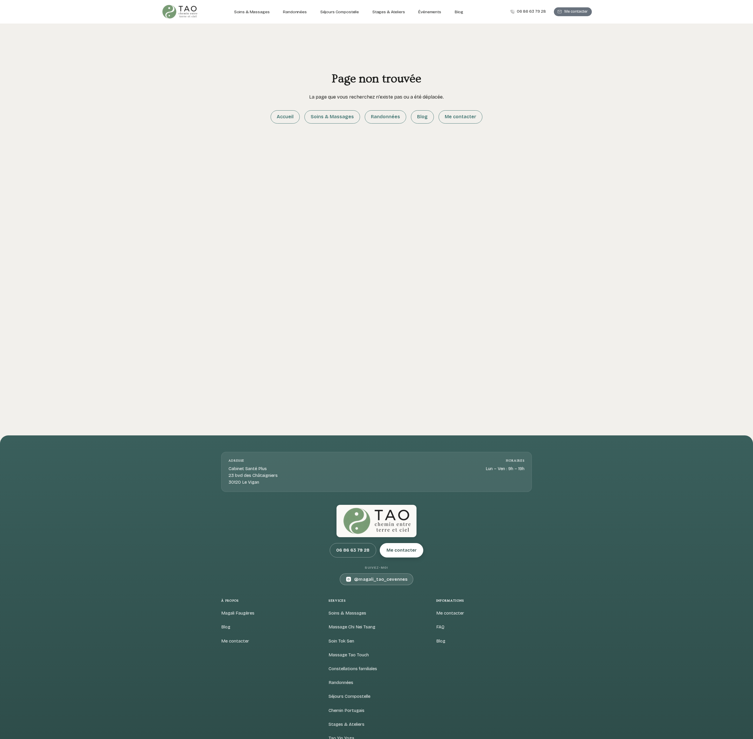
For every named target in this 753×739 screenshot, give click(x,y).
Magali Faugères (237, 613)
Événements (429, 11)
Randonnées (295, 11)
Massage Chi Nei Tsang (352, 627)
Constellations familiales (353, 668)
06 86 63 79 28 (352, 550)
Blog (459, 11)
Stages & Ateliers (388, 11)
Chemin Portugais (346, 710)
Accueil (285, 116)
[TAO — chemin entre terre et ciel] (179, 12)
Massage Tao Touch (349, 655)
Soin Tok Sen (341, 641)
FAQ (440, 627)
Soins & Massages (252, 11)
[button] (528, 11)
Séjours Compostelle (339, 11)
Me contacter (460, 116)
